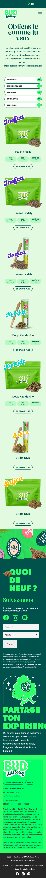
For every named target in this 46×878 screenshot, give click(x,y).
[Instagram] (15, 618)
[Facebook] (6, 617)
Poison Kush (23, 152)
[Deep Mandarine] (23, 314)
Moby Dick (23, 458)
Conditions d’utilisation (12, 865)
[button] (35, 4)
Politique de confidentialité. (25, 667)
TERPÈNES (35, 158)
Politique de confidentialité (32, 865)
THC (10, 158)
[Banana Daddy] (23, 192)
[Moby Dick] (23, 437)
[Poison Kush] (23, 131)
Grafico (32, 860)
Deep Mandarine (23, 336)
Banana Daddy (23, 213)
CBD (22, 158)
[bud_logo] (12, 14)
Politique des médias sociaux (23, 869)
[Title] (25, 617)
